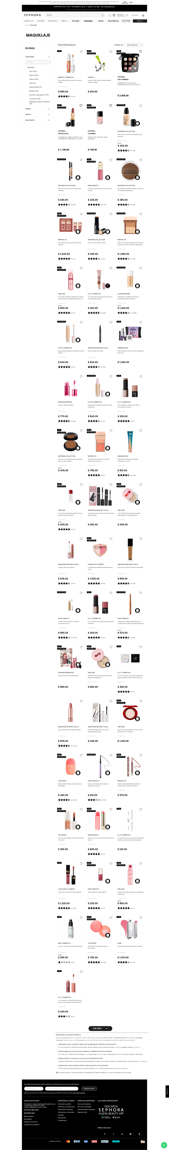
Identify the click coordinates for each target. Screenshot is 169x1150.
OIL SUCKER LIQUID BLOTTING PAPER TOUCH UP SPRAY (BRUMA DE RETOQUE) (70, 514)
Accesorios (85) (34, 99)
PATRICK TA (62, 240)
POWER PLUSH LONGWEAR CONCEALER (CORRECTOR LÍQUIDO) (71, 352)
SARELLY (91, 77)
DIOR (119, 943)
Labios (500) (33, 79)
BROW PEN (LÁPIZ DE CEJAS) (95, 351)
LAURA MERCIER (124, 294)
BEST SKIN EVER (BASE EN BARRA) (97, 243)
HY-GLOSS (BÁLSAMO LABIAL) (66, 405)
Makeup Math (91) (35, 87)
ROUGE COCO (63, 133)
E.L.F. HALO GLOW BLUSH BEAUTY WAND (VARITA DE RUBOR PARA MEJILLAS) (100, 298)
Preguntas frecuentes (65, 1109)
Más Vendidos (29, 1116)
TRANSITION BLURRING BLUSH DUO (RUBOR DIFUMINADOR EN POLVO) (98, 460)
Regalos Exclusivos (31, 1122)
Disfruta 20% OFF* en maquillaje (69, 6)
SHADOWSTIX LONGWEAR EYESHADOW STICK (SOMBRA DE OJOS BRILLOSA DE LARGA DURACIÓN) (131, 622)
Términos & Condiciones (66, 1107)
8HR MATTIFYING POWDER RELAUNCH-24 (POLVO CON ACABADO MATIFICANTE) (130, 189)
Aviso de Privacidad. (79, 1093)
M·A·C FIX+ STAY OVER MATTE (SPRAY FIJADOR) (70, 946)
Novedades (28, 1119)
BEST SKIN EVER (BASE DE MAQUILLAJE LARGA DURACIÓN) (130, 135)
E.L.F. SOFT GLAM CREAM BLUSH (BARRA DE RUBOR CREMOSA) (101, 622)
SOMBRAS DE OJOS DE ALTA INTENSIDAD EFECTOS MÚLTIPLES (129, 84)
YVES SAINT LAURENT (66, 889)
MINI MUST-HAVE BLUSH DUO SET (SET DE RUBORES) (69, 243)
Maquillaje (33, 25)
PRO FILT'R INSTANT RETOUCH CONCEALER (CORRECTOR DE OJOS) (68, 622)
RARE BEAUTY (93, 185)
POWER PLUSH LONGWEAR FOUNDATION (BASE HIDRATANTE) (100, 406)
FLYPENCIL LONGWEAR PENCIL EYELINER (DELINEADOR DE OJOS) (98, 785)
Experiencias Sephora (31, 1124)
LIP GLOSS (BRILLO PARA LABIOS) (66, 567)
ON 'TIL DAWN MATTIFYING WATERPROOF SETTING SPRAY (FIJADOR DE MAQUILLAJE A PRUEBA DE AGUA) (70, 298)
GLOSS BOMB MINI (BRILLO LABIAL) (97, 892)
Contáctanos (62, 1120)
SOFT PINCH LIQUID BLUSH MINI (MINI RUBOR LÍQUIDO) (100, 189)
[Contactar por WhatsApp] (164, 1145)
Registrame (89, 1088)
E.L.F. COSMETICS (94, 294)
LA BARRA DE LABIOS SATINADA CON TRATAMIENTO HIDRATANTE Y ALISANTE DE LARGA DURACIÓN (71, 138)
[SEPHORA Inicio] (32, 15)
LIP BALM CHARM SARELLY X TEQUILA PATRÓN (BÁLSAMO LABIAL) (99, 81)
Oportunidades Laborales (86, 1109)
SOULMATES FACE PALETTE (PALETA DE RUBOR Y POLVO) (100, 568)
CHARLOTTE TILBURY (96, 564)
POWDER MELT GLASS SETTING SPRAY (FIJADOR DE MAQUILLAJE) (131, 893)
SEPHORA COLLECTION (126, 131)
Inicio (27, 25)
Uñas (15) (32, 83)
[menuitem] (29, 21)
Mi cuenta (135, 15)
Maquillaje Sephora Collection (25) (39, 103)
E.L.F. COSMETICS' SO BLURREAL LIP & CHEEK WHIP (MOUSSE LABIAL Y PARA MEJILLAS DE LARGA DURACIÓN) (69, 1001)
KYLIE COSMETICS (65, 348)
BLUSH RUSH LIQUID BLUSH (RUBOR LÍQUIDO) (69, 892)
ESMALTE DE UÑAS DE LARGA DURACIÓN (97, 138)
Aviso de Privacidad (84, 1107)
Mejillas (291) (34, 91)
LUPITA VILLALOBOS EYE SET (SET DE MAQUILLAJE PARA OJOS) (130, 352)
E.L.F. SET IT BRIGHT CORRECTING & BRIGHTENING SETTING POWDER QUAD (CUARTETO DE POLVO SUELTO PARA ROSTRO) (130, 677)
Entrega (60, 1115)
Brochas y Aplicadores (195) (39, 95)
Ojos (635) (33, 71)
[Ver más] (70, 73)
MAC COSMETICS (64, 943)
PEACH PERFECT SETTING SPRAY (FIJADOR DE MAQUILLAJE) (69, 785)
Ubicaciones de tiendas (66, 1112)
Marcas (140, 21)
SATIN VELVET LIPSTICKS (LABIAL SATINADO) (69, 730)
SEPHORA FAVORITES (66, 673)
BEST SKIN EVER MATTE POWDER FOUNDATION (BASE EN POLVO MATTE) (70, 460)
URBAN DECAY (123, 348)
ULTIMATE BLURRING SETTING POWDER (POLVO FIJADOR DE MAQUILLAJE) (100, 676)
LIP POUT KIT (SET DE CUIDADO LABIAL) (68, 675)
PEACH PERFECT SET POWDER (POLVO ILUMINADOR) (98, 947)
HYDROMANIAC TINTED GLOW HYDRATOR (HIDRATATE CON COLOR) (128, 460)
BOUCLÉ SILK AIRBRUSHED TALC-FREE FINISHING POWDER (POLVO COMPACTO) (130, 731)
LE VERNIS (91, 133)
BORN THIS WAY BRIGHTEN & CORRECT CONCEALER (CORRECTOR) (71, 839)
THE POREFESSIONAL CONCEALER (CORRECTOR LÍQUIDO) (70, 81)
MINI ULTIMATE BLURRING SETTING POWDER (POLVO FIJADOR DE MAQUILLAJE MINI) (129, 514)
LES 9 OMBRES (123, 79)
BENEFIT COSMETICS (66, 77)
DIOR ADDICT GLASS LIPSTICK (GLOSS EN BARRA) (130, 946)
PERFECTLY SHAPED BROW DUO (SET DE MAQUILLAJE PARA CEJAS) (98, 731)
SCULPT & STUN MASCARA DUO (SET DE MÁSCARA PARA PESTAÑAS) (101, 514)
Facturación (62, 1118)
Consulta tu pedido (64, 1104)
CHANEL (121, 77)
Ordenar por (118, 45)
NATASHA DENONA (65, 402)
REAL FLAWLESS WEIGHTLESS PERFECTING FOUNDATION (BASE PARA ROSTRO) (128, 298)
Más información (125, 2)
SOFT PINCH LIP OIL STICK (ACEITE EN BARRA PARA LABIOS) (101, 839)
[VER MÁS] (130, 73)
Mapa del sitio (82, 1112)
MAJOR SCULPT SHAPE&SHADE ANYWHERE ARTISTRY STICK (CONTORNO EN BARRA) (129, 785)
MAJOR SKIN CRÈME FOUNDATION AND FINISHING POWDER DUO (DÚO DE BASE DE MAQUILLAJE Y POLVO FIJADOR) (130, 244)
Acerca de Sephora (84, 1104)
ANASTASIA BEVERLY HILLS (98, 348)
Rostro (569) (33, 75)
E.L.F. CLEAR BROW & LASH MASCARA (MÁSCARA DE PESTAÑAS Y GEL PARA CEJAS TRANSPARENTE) (131, 839)
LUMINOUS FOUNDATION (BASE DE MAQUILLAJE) (130, 567)
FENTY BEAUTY (64, 618)
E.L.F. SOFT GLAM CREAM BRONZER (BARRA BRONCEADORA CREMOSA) (128, 406)
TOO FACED (62, 781)
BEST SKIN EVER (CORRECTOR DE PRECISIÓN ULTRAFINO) (69, 189)
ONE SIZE (61, 294)
